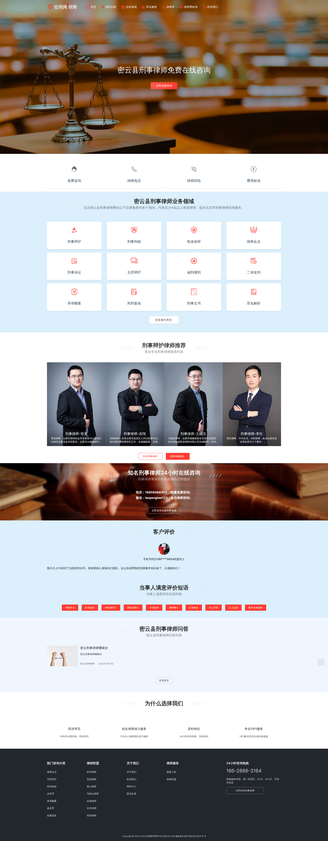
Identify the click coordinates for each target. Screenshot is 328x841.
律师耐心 (174, 607)
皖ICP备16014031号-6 (195, 836)
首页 (93, 7)
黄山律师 (91, 786)
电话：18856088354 (151, 492)
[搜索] (279, 7)
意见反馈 (131, 793)
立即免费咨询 (164, 85)
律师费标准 (191, 7)
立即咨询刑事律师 (245, 790)
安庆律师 (91, 808)
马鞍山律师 (93, 793)
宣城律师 (91, 800)
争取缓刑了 (111, 607)
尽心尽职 (213, 607)
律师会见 (52, 771)
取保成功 (90, 607)
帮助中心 (131, 786)
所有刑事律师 (150, 456)
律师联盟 (171, 779)
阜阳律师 (91, 815)
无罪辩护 (52, 779)
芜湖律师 (91, 779)
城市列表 (110, 7)
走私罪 (50, 793)
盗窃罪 (50, 808)
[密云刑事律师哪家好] (62, 656)
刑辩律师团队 (177, 456)
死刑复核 (52, 786)
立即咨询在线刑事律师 (164, 510)
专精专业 (70, 607)
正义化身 (233, 607)
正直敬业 (194, 607)
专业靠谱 (154, 607)
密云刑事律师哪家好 (94, 648)
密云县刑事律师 (87, 663)
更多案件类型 (163, 320)
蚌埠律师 (91, 771)
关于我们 (131, 771)
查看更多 (164, 680)
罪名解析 (151, 7)
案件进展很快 (255, 607)
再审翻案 (52, 800)
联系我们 (212, 7)
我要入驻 (171, 771)
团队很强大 (133, 607)
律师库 (170, 7)
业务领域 (131, 7)
